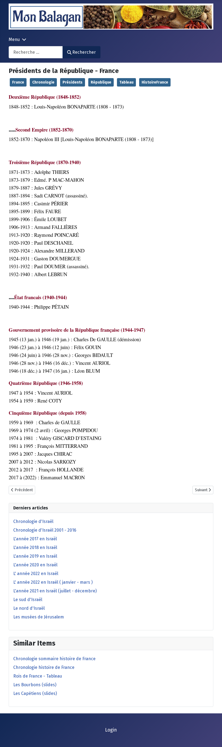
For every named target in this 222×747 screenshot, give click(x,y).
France (18, 82)
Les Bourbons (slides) (34, 684)
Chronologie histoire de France (43, 667)
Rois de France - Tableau (37, 676)
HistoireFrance (155, 82)
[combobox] (36, 52)
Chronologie (43, 82)
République (101, 82)
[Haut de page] (212, 737)
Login (111, 730)
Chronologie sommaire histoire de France (54, 658)
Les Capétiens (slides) (35, 693)
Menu (14, 39)
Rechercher (84, 52)
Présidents (73, 82)
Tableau (126, 82)
